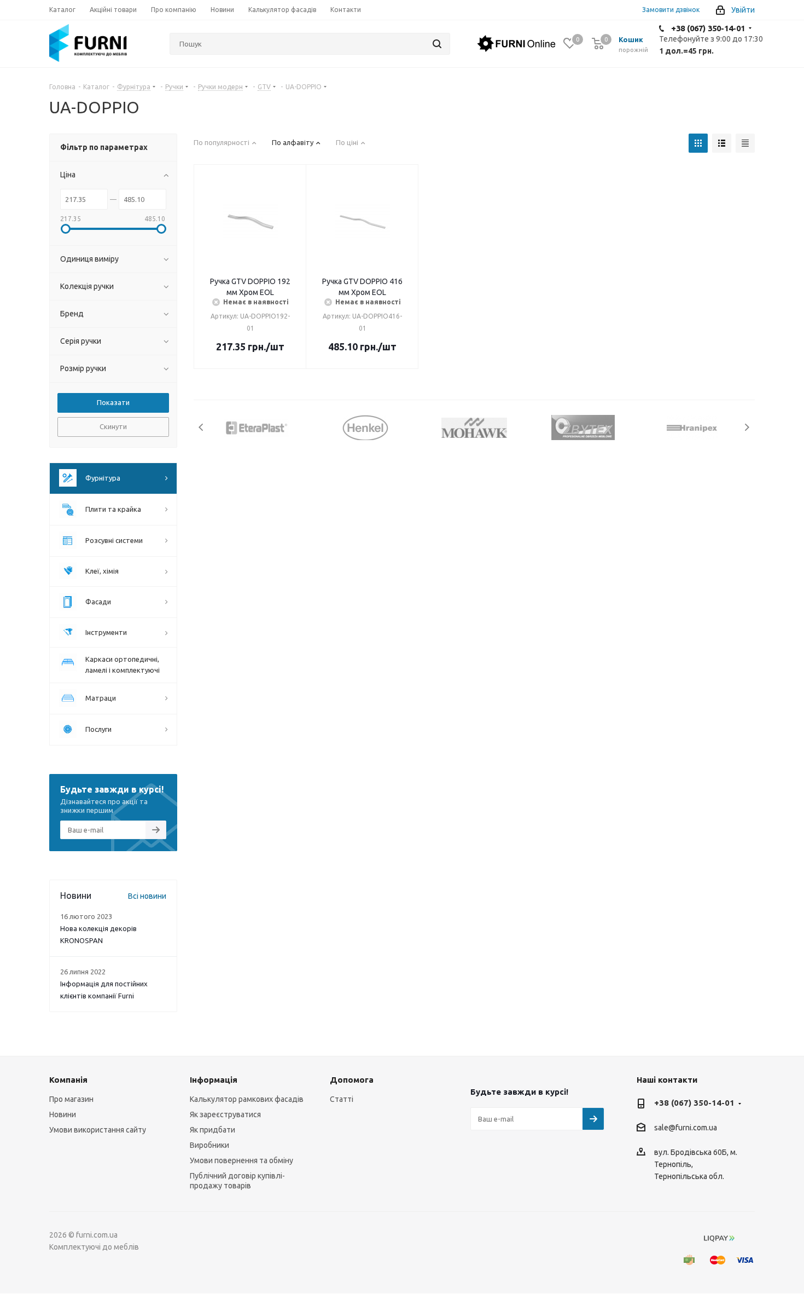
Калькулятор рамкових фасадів (247, 1099)
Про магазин (71, 1099)
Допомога (352, 1079)
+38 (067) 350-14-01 (708, 28)
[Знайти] (437, 44)
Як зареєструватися (225, 1114)
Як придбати (212, 1129)
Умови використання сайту (97, 1129)
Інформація (213, 1079)
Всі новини (147, 896)
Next (747, 427)
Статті (341, 1099)
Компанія (68, 1079)
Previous (201, 427)
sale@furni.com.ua (685, 1128)
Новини (62, 1114)
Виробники (209, 1145)
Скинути (113, 426)
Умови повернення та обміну (241, 1160)
